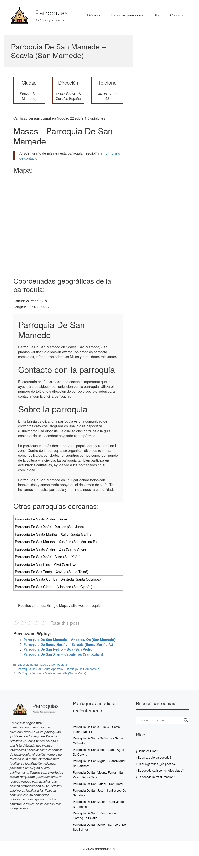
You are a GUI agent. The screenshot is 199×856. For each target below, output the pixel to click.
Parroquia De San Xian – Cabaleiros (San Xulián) (63, 654)
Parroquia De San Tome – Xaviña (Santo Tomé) (51, 571)
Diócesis (94, 14)
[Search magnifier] (185, 720)
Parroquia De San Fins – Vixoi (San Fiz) (45, 564)
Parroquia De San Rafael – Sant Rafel (98, 784)
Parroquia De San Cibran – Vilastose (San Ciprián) (53, 586)
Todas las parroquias (127, 14)
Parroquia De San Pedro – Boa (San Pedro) (59, 649)
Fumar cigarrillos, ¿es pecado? (156, 764)
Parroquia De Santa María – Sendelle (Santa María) (52, 673)
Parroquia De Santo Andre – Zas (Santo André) (51, 549)
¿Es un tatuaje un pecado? (153, 757)
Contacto (177, 14)
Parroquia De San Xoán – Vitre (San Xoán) (48, 556)
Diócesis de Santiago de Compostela (42, 664)
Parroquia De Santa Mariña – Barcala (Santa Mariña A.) (68, 644)
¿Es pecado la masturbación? (155, 777)
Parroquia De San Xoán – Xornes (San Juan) (49, 526)
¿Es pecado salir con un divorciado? (160, 770)
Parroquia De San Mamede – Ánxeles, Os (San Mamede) (69, 639)
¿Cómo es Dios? (147, 751)
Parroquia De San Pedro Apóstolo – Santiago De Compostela (58, 669)
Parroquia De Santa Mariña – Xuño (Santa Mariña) (54, 534)
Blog (156, 14)
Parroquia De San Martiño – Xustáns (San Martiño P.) (56, 541)
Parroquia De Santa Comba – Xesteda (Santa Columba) (58, 579)
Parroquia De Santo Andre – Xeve (41, 519)
